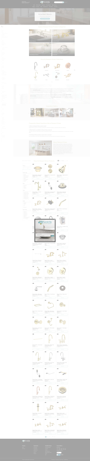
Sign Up (52, 235)
